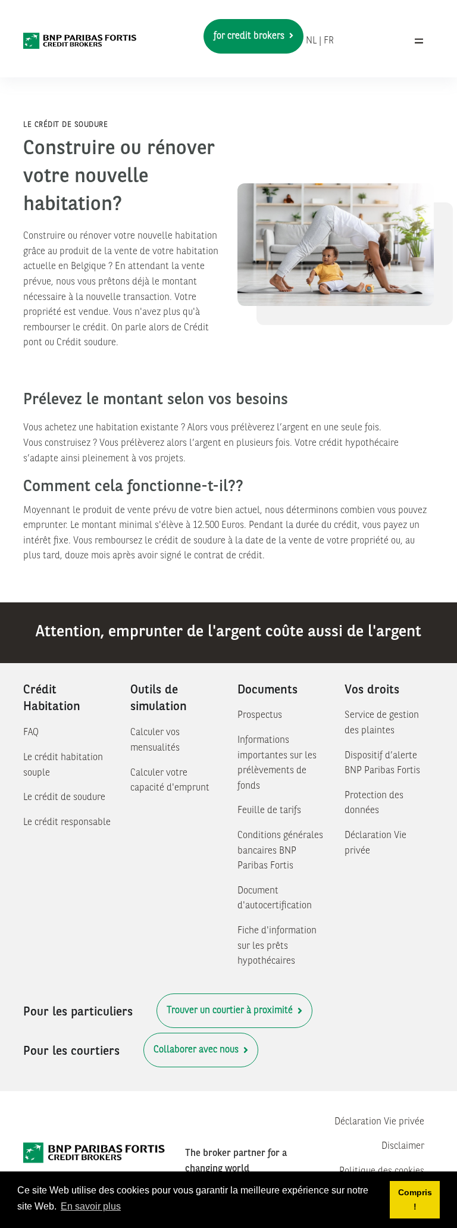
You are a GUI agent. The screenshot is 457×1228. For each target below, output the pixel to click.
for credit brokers (250, 36)
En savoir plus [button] (91, 1206)
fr (329, 41)
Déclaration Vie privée (375, 843)
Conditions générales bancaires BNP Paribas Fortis (280, 851)
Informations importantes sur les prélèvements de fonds (277, 763)
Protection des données (374, 803)
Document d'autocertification (274, 898)
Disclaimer (402, 1146)
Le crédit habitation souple (63, 765)
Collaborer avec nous (197, 1050)
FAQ (31, 733)
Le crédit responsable (67, 822)
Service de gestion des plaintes (382, 723)
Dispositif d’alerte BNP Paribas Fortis (382, 763)
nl (311, 41)
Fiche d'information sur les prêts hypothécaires (277, 946)
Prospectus (259, 715)
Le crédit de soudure (64, 797)
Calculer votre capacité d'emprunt (169, 780)
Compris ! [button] (415, 1199)
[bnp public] (80, 41)
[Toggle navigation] (419, 41)
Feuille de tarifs (269, 810)
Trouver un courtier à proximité (231, 1010)
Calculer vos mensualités (155, 740)
